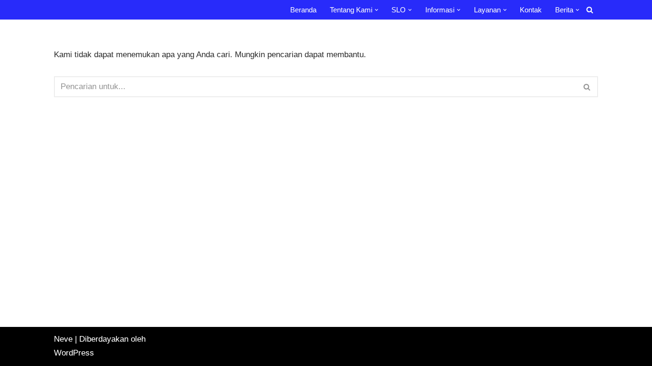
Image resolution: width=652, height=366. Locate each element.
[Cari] (589, 9)
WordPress (74, 352)
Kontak (531, 10)
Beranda (303, 10)
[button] (377, 10)
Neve (63, 339)
